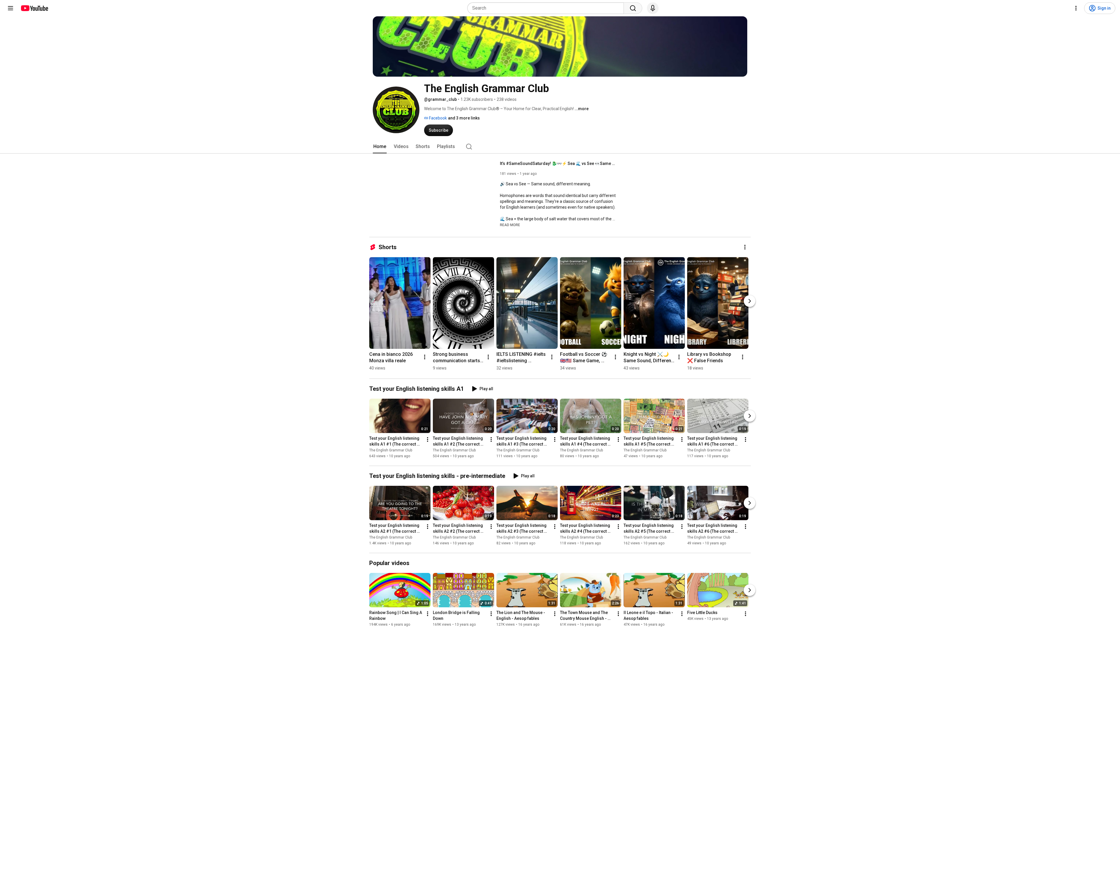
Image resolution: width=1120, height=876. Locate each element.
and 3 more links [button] (464, 118)
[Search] (633, 8)
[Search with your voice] (653, 8)
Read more (510, 225)
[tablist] (560, 147)
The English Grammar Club (390, 450)
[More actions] (745, 247)
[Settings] (1075, 8)
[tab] (380, 147)
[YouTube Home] (34, 8)
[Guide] (10, 8)
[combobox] (547, 8)
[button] (510, 225)
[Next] (749, 301)
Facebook (437, 118)
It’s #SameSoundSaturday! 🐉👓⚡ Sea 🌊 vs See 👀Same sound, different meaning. (558, 163)
